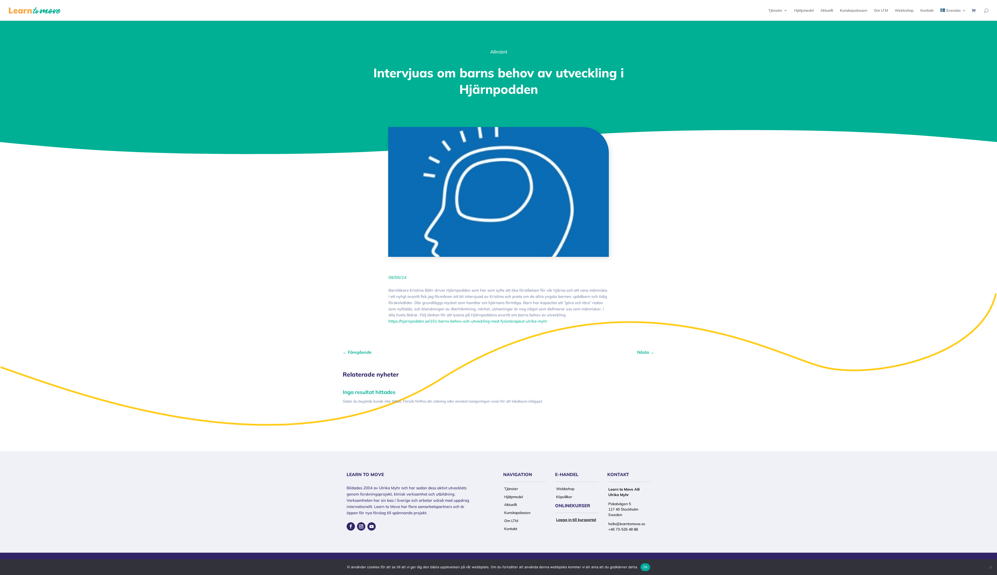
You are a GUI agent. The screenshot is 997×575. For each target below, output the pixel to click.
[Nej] (990, 567)
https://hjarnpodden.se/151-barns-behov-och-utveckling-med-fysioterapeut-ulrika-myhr (467, 321)
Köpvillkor (564, 496)
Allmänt (498, 52)
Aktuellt (826, 11)
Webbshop (904, 11)
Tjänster (775, 11)
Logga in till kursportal (576, 519)
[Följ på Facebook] (351, 526)
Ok (645, 567)
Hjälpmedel (804, 11)
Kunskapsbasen (853, 11)
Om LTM (881, 11)
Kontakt (927, 11)
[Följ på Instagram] (361, 526)
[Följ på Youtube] (371, 526)
